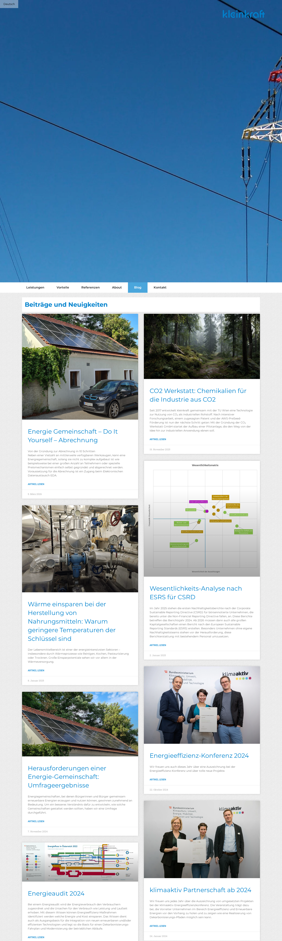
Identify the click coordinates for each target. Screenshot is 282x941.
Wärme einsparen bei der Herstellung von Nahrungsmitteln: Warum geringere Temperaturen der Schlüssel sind (72, 621)
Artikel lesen (36, 484)
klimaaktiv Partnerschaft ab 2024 (200, 890)
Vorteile (63, 287)
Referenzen (90, 287)
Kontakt (160, 287)
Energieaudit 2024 (56, 893)
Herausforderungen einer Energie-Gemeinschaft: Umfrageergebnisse (67, 776)
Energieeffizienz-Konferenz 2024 (199, 755)
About (117, 287)
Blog (137, 287)
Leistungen (35, 287)
